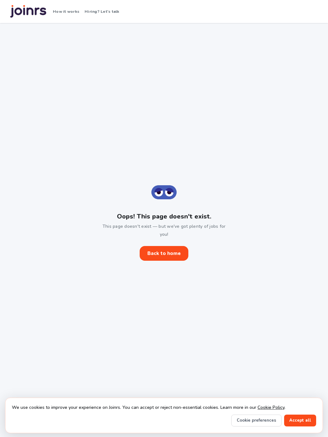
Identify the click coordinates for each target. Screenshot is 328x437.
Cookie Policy (271, 407)
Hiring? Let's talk (102, 11)
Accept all (300, 420)
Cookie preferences (256, 420)
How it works (66, 11)
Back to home (164, 253)
